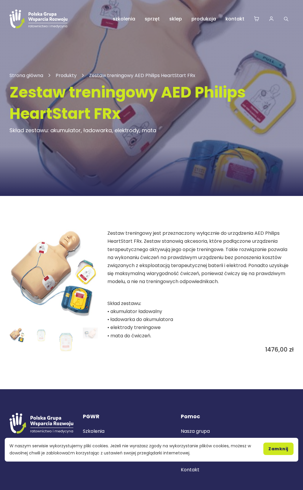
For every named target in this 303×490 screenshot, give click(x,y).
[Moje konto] (271, 19)
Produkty (66, 75)
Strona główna (26, 75)
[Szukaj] (286, 19)
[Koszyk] (256, 19)
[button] (90, 237)
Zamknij (278, 449)
